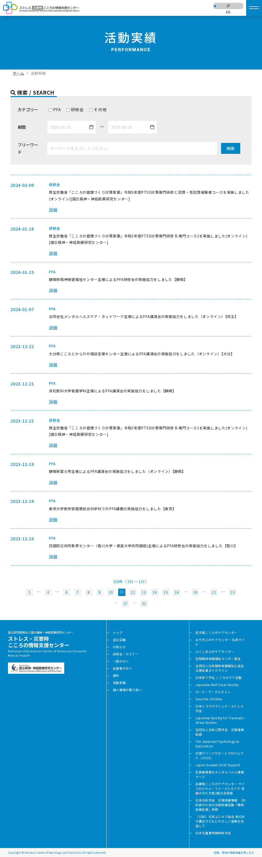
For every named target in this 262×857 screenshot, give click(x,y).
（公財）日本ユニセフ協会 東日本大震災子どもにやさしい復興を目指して (220, 821)
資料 (116, 675)
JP (228, 6)
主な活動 (119, 639)
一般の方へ (121, 661)
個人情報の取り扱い (127, 690)
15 (165, 592)
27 (125, 603)
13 (143, 592)
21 (214, 592)
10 (110, 592)
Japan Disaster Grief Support (217, 765)
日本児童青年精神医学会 (213, 833)
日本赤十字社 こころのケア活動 (218, 677)
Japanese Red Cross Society (217, 684)
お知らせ (119, 647)
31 (144, 603)
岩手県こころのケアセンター (216, 632)
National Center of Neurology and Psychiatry (53, 852)
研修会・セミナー (126, 654)
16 (176, 592)
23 (232, 592)
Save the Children (208, 699)
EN (228, 12)
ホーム (18, 73)
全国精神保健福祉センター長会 (218, 658)
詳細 (53, 210)
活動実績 (119, 682)
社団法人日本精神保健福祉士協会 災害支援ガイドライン (221, 668)
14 (154, 592)
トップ (118, 632)
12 (132, 592)
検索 (230, 148)
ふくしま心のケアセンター (214, 651)
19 (195, 592)
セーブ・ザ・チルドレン (213, 692)
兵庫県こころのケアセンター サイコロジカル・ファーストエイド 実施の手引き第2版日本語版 (220, 788)
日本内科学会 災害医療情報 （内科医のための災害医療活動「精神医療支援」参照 (220, 805)
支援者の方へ (122, 668)
